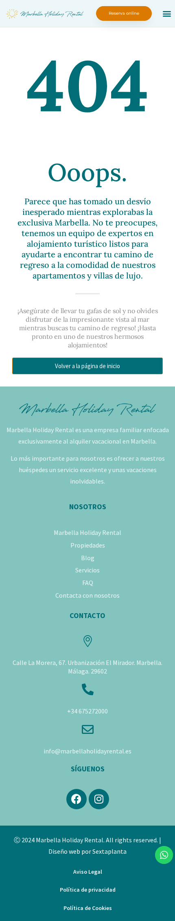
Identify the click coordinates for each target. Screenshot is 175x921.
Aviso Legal (87, 871)
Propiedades (87, 545)
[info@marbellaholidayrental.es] (88, 729)
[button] (166, 13)
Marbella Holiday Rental (87, 532)
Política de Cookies (87, 908)
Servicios (87, 570)
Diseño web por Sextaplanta (87, 851)
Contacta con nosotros (87, 595)
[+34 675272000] (88, 690)
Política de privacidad (88, 889)
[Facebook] (76, 799)
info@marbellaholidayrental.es (87, 751)
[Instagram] (99, 799)
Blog (87, 558)
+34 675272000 (87, 711)
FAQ (87, 583)
